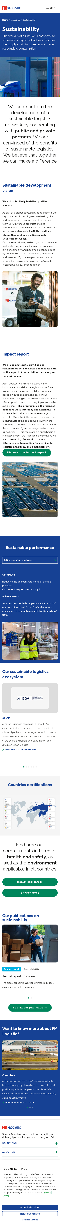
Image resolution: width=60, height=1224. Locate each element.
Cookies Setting (30, 1220)
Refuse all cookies (30, 1214)
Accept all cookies (30, 1207)
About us (15, 20)
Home (5, 20)
